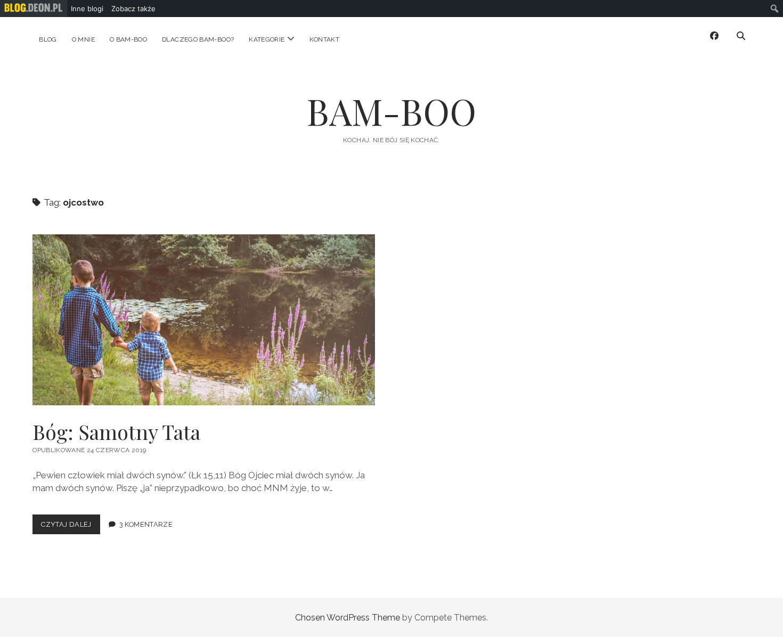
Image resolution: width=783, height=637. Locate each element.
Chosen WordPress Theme (347, 617)
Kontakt (324, 39)
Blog (47, 39)
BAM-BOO (391, 111)
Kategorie (266, 39)
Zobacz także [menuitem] (133, 8)
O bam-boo (128, 39)
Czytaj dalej (70, 527)
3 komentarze (146, 524)
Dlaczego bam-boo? (198, 39)
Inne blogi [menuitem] (87, 8)
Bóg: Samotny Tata (203, 319)
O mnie (83, 39)
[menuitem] (33, 8)
